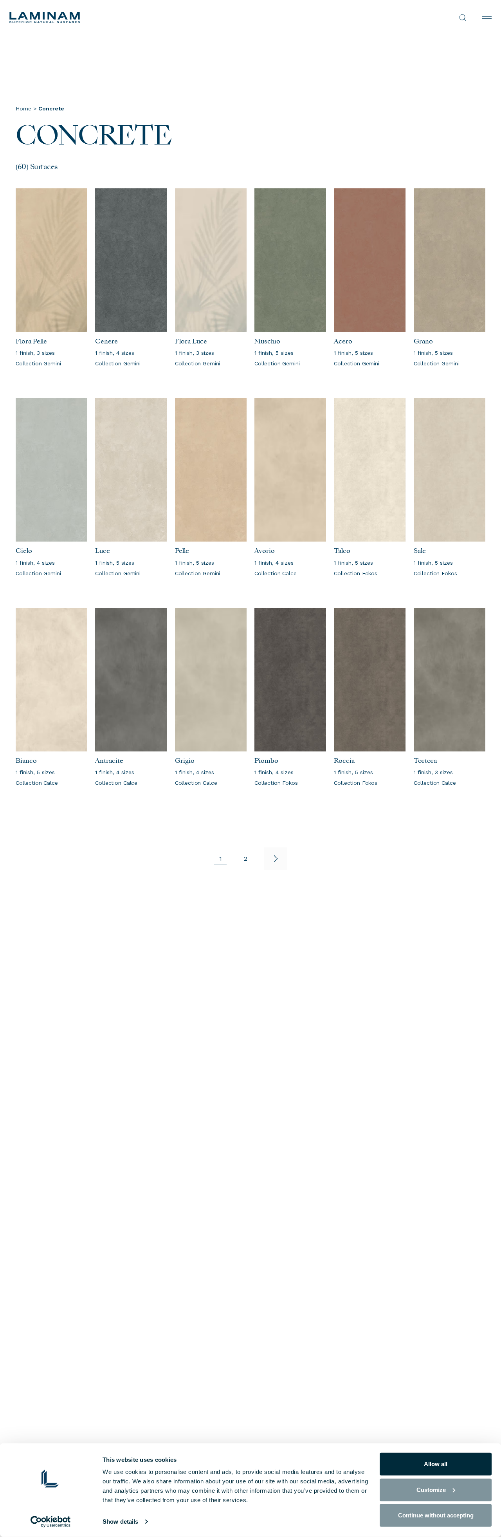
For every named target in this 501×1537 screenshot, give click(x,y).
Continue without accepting (436, 1515)
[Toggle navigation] (487, 17)
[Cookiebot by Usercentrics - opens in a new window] (50, 1522)
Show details (120, 1521)
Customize (431, 1489)
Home (23, 108)
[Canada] (129, 17)
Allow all (435, 1464)
